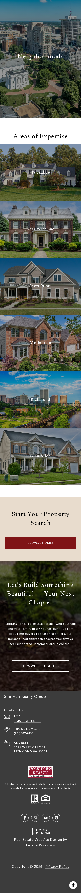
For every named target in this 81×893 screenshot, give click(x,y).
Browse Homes (40, 542)
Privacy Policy (57, 866)
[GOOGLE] (56, 818)
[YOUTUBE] (46, 818)
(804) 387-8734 (23, 733)
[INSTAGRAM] (35, 818)
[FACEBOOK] (25, 818)
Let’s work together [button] (40, 666)
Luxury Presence (40, 845)
